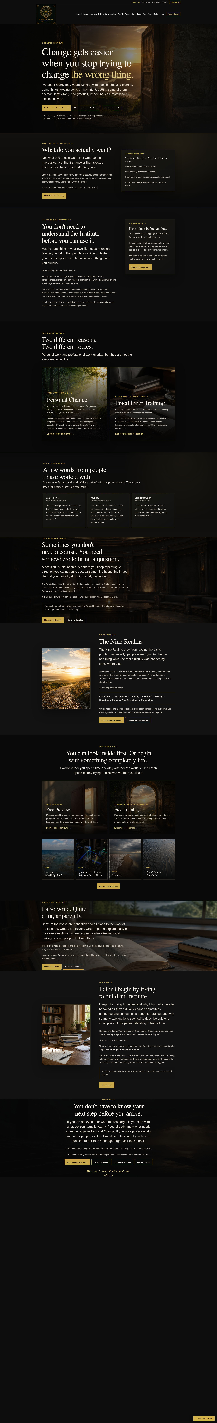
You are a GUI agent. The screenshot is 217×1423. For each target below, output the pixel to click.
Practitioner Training (96, 14)
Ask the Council (173, 14)
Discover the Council (52, 620)
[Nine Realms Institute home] (46, 14)
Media (155, 14)
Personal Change (81, 14)
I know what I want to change (86, 108)
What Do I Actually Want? (77, 1162)
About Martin (147, 14)
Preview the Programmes (138, 720)
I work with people (112, 108)
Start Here (136, 2)
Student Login (175, 2)
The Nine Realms (124, 14)
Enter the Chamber (75, 620)
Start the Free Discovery (54, 196)
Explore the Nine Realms (111, 720)
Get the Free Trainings (108, 886)
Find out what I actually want (56, 108)
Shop (134, 14)
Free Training (156, 2)
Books (139, 14)
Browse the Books (51, 967)
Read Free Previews (73, 967)
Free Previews (146, 2)
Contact (162, 14)
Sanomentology (110, 14)
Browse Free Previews (140, 267)
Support (165, 2)
